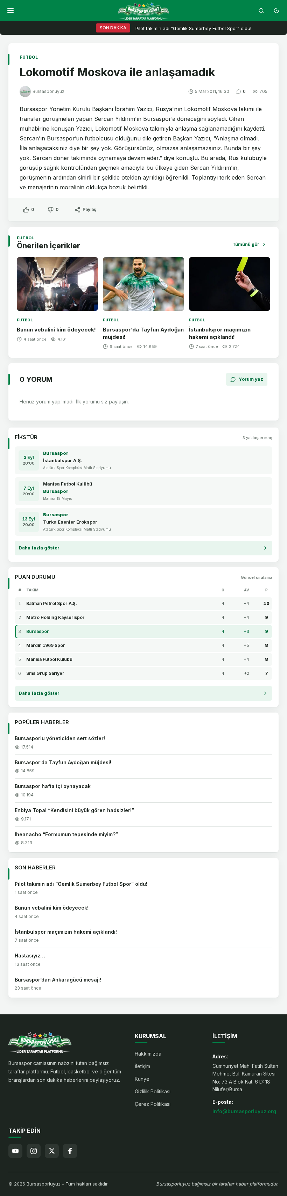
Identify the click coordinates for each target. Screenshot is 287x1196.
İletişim (142, 1066)
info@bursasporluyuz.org (244, 1111)
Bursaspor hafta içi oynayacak (53, 786)
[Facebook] (70, 1151)
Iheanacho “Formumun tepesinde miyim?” (66, 834)
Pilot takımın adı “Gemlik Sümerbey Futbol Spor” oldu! (193, 28)
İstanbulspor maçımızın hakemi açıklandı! (220, 333)
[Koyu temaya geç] (276, 10)
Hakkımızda (148, 1054)
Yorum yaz (251, 379)
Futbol (29, 57)
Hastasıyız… (30, 955)
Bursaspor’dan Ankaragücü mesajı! (58, 980)
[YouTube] (15, 1151)
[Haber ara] (261, 10)
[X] (52, 1151)
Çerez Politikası (152, 1104)
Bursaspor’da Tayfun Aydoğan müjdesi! (63, 762)
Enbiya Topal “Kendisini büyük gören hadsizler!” (74, 810)
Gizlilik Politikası (152, 1091)
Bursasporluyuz (48, 91)
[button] (10, 10)
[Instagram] (34, 1151)
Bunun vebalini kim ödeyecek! (56, 329)
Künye (142, 1079)
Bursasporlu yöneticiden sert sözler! (60, 738)
